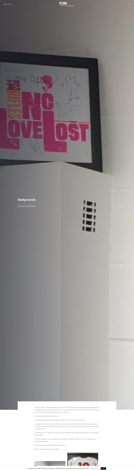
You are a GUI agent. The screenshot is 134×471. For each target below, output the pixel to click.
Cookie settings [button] (95, 468)
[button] (129, 4)
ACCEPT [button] (103, 468)
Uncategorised (32, 206)
